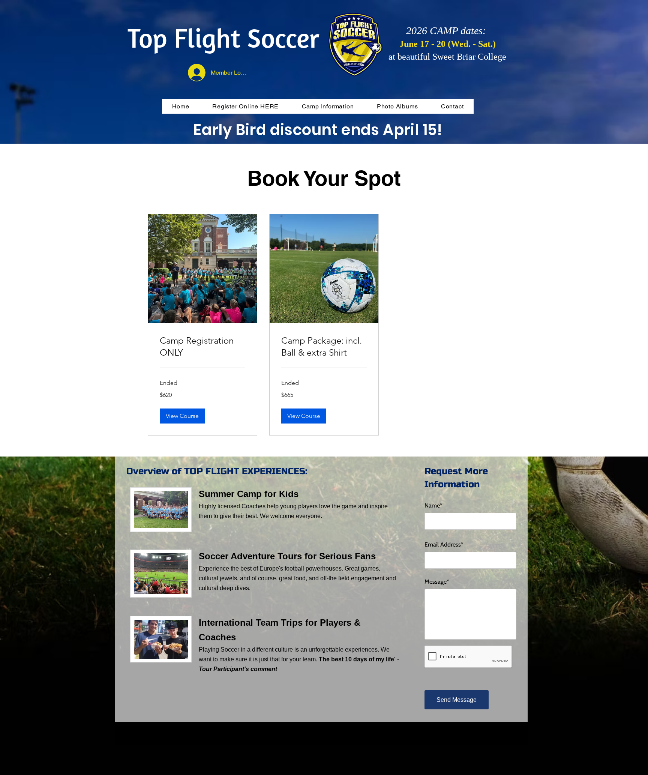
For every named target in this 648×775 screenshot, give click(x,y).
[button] (182, 416)
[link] (202, 347)
